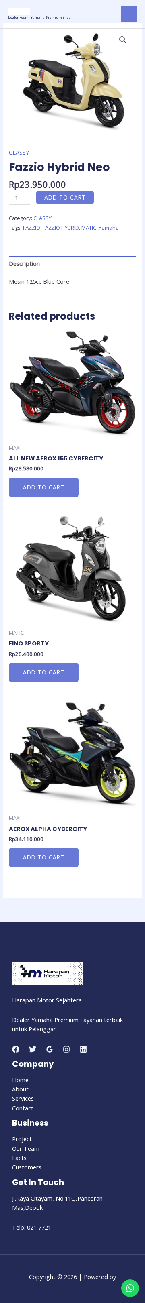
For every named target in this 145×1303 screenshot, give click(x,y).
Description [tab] (24, 263)
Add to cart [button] (43, 487)
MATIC (88, 227)
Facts (19, 1158)
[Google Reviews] (49, 1049)
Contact (22, 1108)
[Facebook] (15, 1049)
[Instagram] (66, 1049)
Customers (26, 1167)
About (20, 1089)
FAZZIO (31, 227)
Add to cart (65, 197)
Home (20, 1080)
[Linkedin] (83, 1049)
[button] (123, 40)
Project (22, 1139)
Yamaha (109, 227)
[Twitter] (32, 1049)
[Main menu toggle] (129, 14)
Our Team (25, 1148)
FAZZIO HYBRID (61, 227)
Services (23, 1098)
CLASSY (19, 152)
